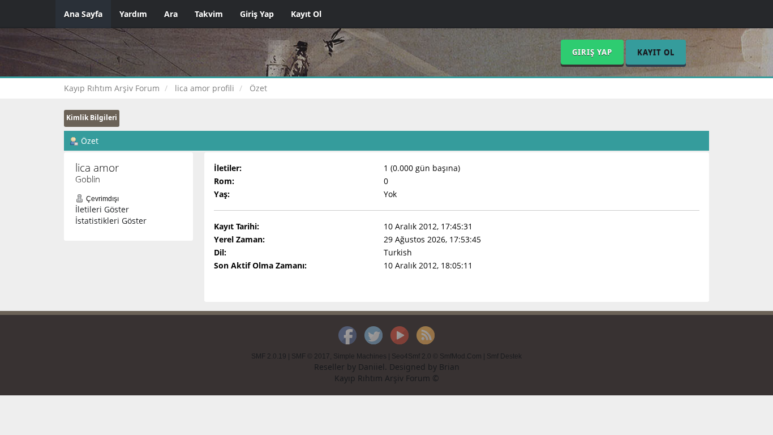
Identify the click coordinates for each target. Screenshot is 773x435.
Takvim (209, 13)
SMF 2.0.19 (268, 356)
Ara (171, 13)
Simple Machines (359, 356)
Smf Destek (504, 356)
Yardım (133, 13)
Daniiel (371, 366)
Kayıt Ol (306, 13)
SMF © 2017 (310, 356)
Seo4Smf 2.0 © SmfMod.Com (437, 356)
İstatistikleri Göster (111, 220)
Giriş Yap (257, 13)
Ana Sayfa (83, 13)
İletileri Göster (102, 209)
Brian (449, 366)
